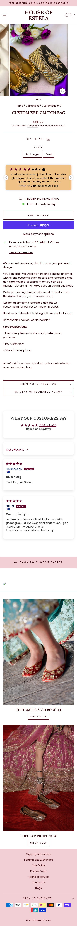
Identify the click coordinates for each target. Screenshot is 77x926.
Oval (49, 154)
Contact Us (38, 882)
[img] (14, 463)
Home (19, 106)
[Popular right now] (38, 778)
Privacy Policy (38, 871)
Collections (32, 106)
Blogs (38, 888)
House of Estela (38, 15)
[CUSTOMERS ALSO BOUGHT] (38, 652)
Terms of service (38, 877)
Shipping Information (38, 854)
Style (38, 147)
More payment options (38, 234)
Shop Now (38, 842)
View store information (21, 252)
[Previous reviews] (6, 177)
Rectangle (32, 154)
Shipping (32, 125)
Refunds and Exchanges (38, 859)
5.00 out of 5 (47, 425)
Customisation (50, 106)
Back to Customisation (41, 562)
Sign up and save (37, 898)
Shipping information (38, 384)
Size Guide (38, 865)
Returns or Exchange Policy (38, 391)
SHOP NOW (38, 716)
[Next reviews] (71, 177)
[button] (38, 177)
